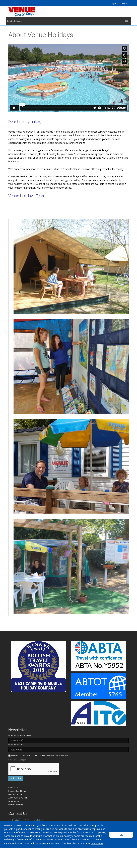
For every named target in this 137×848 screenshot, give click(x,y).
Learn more (97, 843)
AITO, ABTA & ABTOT (17, 797)
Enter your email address (19, 735)
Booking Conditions (17, 791)
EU (123, 3)
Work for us (13, 801)
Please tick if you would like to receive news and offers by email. (40, 755)
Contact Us (13, 787)
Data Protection (15, 794)
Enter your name (16, 744)
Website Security (15, 804)
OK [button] (121, 834)
